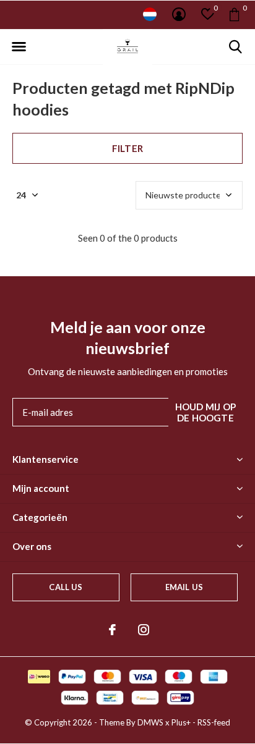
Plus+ (181, 722)
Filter (127, 148)
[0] (234, 14)
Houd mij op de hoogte (205, 412)
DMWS (150, 722)
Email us (184, 587)
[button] (18, 47)
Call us (65, 587)
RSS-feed (213, 722)
